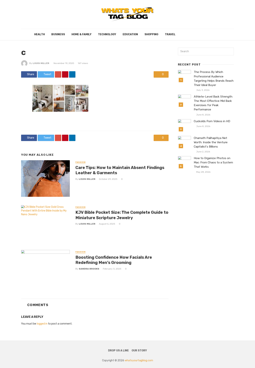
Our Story (139, 350)
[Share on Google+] (58, 74)
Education (130, 34)
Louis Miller (41, 63)
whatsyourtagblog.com (139, 360)
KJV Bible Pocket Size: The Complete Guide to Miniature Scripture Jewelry (121, 215)
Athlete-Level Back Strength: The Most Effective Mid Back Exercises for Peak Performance (213, 103)
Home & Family (81, 34)
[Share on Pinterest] (65, 74)
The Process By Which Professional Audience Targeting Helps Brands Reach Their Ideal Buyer (214, 78)
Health (39, 34)
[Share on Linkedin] (72, 74)
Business (58, 34)
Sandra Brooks (89, 268)
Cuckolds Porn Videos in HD (212, 121)
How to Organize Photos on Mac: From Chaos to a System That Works (213, 162)
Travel (170, 34)
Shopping (151, 34)
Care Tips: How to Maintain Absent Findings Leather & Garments (119, 170)
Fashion (80, 162)
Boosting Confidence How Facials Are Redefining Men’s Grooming (113, 260)
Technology (107, 34)
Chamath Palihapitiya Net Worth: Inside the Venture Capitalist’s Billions (211, 142)
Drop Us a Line (118, 350)
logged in (42, 323)
